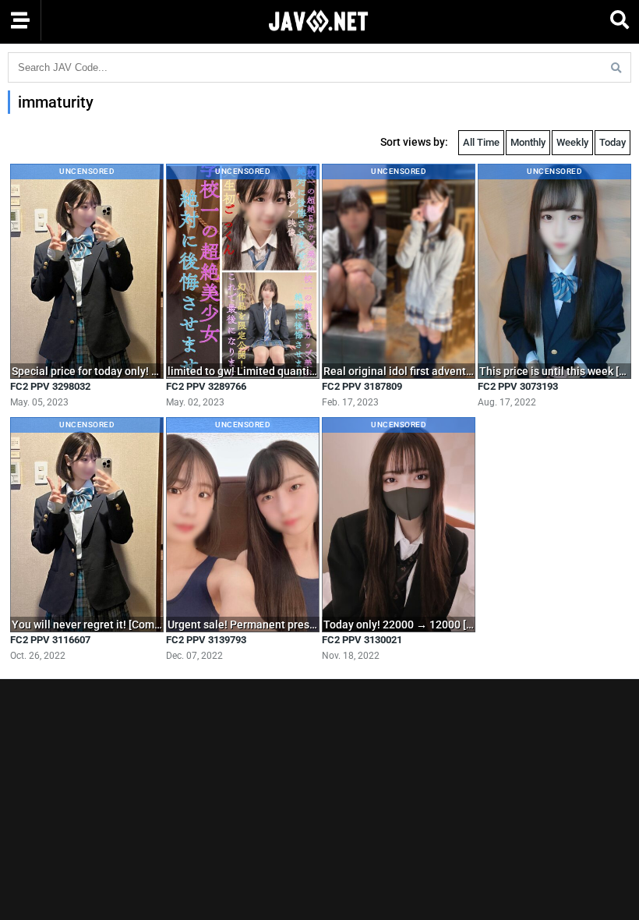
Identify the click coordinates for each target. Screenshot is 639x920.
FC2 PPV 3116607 (50, 640)
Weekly (572, 142)
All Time (481, 142)
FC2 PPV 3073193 (518, 386)
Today (612, 142)
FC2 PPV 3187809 (362, 386)
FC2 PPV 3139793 (206, 640)
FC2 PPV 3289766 (206, 386)
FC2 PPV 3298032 (50, 386)
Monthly (527, 142)
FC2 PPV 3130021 (362, 640)
